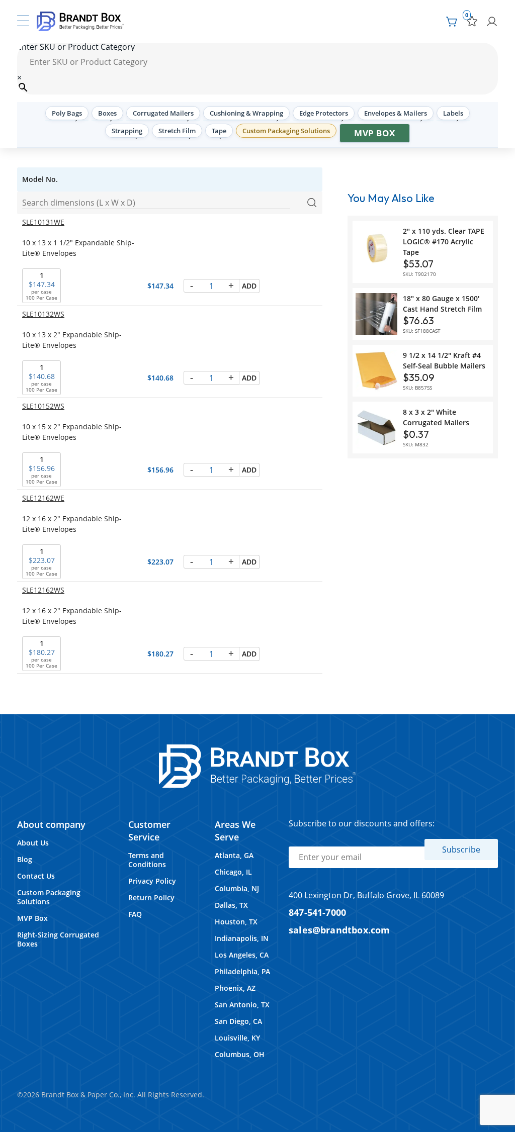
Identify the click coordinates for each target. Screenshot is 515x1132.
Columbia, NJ (237, 888)
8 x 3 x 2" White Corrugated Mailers (436, 417)
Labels (453, 113)
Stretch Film (177, 130)
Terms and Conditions (147, 860)
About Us (33, 842)
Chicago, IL (233, 872)
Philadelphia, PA (242, 971)
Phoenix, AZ (235, 988)
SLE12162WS (43, 590)
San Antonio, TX (242, 1004)
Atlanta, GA (234, 855)
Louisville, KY (237, 1038)
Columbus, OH (240, 1054)
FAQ (135, 914)
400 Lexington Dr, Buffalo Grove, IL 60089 (366, 895)
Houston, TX (236, 921)
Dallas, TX (231, 905)
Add (249, 286)
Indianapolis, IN (242, 938)
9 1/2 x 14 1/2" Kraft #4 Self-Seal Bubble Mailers (444, 360)
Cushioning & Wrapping (246, 113)
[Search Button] (311, 203)
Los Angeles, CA (242, 955)
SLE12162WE (43, 498)
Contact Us (36, 876)
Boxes (107, 113)
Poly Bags (67, 113)
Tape (219, 130)
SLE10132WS (43, 314)
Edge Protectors (323, 113)
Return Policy (151, 897)
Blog (24, 859)
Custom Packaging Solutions (286, 130)
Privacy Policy (152, 881)
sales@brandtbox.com (339, 929)
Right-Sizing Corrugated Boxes (58, 939)
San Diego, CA (238, 1021)
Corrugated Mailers (163, 113)
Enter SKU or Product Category (76, 46)
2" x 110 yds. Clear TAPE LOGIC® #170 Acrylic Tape (443, 241)
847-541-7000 (317, 912)
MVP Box (374, 133)
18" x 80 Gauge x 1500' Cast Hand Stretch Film (442, 304)
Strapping (127, 130)
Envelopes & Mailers (395, 113)
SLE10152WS (43, 406)
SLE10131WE (43, 222)
